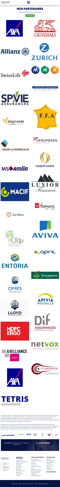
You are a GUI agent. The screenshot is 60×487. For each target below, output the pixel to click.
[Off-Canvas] (28, 2)
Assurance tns (50, 457)
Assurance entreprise (37, 457)
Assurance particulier (19, 458)
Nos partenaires (51, 472)
